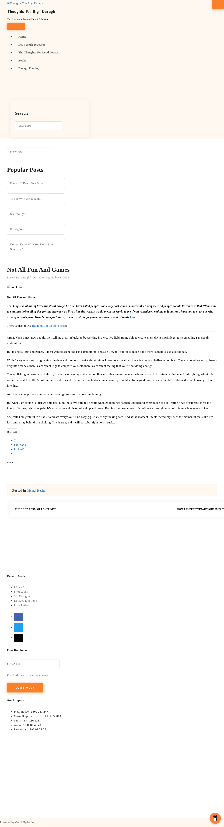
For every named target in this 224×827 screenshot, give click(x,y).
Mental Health (36, 490)
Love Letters (22, 605)
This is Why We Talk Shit (25, 198)
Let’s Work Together (31, 44)
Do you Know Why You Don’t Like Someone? (32, 247)
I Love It (19, 587)
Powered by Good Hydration (17, 822)
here (133, 317)
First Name (13, 663)
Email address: (16, 675)
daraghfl (26, 277)
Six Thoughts (18, 214)
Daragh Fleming (28, 68)
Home (22, 36)
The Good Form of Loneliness (36, 509)
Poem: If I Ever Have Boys (26, 183)
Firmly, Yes (17, 229)
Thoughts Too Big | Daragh (31, 11)
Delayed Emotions (25, 600)
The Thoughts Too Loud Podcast (39, 52)
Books (22, 60)
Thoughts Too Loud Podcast (48, 325)
